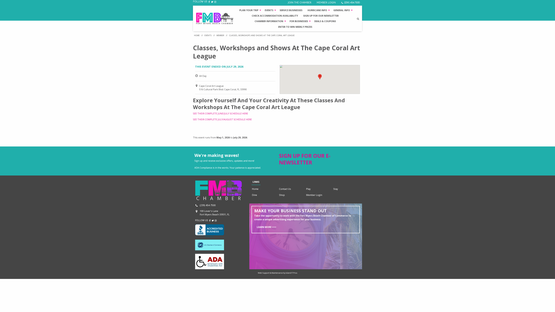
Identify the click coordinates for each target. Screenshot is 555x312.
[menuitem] (249, 10)
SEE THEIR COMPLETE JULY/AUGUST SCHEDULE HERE (222, 119)
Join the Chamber (299, 3)
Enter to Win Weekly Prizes (295, 26)
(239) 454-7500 (351, 3)
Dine (254, 195)
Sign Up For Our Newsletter (321, 15)
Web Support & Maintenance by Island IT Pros (277, 273)
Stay (335, 189)
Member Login (326, 3)
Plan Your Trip (248, 10)
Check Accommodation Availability (275, 15)
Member (220, 35)
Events (269, 10)
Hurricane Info (317, 10)
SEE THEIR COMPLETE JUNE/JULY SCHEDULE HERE (220, 113)
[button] (320, 76)
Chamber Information (269, 21)
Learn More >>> (266, 227)
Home (197, 35)
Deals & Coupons (325, 21)
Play (308, 189)
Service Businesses (291, 10)
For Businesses (299, 21)
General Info (341, 10)
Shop (282, 195)
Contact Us (285, 189)
